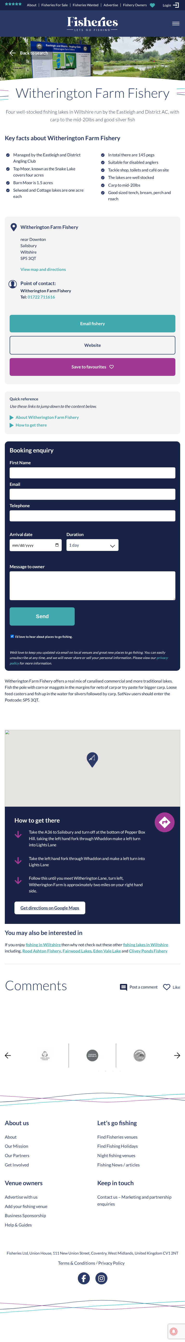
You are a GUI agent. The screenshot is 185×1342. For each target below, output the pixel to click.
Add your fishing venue (26, 1206)
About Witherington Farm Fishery (47, 417)
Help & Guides (18, 1224)
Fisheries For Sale (54, 5)
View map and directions (43, 269)
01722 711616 (41, 297)
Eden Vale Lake (107, 951)
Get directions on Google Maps (49, 907)
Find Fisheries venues (117, 1137)
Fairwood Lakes (77, 951)
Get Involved (17, 1164)
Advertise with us (21, 1197)
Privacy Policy (111, 1263)
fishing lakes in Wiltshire (145, 944)
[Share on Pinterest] (4, 1028)
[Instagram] (101, 1278)
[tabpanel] (43, 1055)
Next (177, 1055)
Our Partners (17, 1155)
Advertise (111, 5)
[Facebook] (84, 1278)
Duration (75, 534)
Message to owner (27, 566)
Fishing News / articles (118, 1164)
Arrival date (21, 534)
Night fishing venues (116, 1155)
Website (92, 345)
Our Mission (16, 1146)
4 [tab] (120, 1071)
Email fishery (92, 323)
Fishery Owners (135, 5)
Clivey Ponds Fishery (148, 951)
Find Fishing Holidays (117, 1146)
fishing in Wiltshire (43, 944)
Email (15, 484)
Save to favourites (89, 366)
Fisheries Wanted (86, 5)
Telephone (20, 505)
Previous (8, 1055)
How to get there (31, 425)
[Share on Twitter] (4, 1019)
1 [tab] (98, 1071)
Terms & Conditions (76, 1263)
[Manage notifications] (174, 1331)
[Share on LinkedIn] (4, 1036)
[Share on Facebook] (4, 1010)
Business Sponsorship (25, 1215)
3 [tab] (113, 1071)
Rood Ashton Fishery (41, 951)
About (31, 5)
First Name (20, 462)
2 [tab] (105, 1071)
